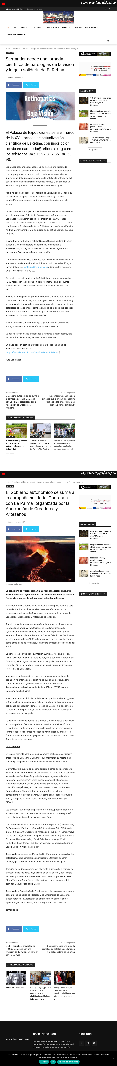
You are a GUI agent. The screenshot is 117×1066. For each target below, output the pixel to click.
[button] (108, 41)
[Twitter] (109, 9)
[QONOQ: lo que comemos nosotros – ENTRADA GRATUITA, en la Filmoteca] (83, 100)
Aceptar (44, 1062)
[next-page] (12, 455)
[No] (113, 1058)
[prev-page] (7, 455)
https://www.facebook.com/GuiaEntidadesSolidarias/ (32, 352)
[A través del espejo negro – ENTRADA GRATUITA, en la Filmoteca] (83, 140)
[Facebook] (105, 9)
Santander (16, 48)
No (53, 1062)
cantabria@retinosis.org (36, 267)
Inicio (8, 48)
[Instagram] (87, 1043)
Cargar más (94, 149)
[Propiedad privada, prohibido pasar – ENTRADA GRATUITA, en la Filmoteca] (83, 126)
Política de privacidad (68, 1062)
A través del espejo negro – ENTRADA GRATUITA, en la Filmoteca (100, 140)
